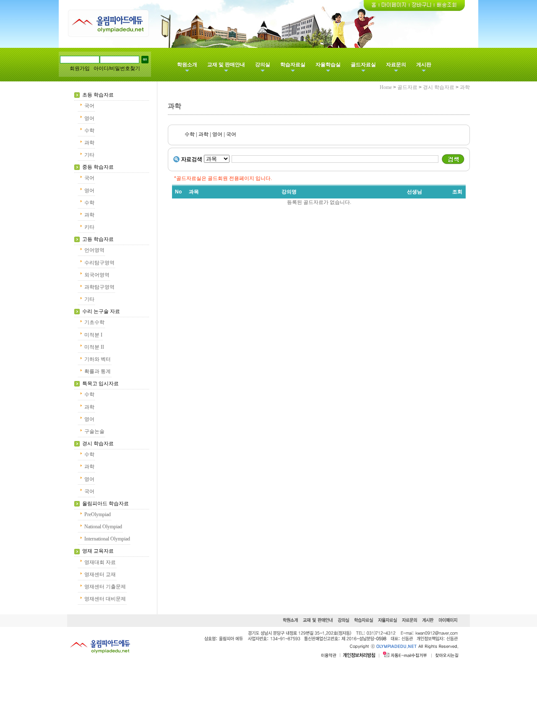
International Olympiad (107, 539)
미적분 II (94, 347)
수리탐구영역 (99, 263)
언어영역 (94, 250)
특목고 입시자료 (100, 383)
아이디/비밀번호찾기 (117, 68)
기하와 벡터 (97, 359)
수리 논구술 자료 (101, 311)
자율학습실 (328, 65)
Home (386, 87)
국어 (89, 106)
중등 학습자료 (98, 167)
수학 (89, 130)
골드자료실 (363, 65)
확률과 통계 (97, 371)
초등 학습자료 (98, 95)
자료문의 (396, 65)
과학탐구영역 (99, 287)
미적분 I (93, 335)
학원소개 (187, 65)
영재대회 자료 (100, 562)
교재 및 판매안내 (226, 65)
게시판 (423, 65)
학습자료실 (292, 65)
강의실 (262, 65)
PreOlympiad (97, 514)
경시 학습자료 (98, 443)
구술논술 (94, 431)
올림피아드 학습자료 (105, 503)
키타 (89, 227)
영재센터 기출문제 (105, 587)
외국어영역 (96, 275)
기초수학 (94, 322)
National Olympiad (103, 527)
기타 (89, 155)
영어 (89, 118)
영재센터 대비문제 (105, 599)
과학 (89, 143)
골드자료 (407, 87)
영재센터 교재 (100, 574)
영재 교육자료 (98, 551)
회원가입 (80, 68)
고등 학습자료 (98, 239)
